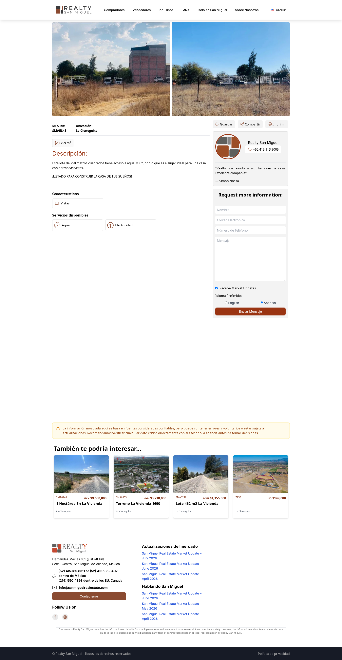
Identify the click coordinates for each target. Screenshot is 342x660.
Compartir (252, 124)
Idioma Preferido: (228, 295)
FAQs (185, 10)
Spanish (270, 303)
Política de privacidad (274, 653)
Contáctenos (89, 596)
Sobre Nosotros (247, 10)
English (233, 303)
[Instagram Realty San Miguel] (65, 617)
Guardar (226, 124)
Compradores (114, 10)
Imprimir (279, 124)
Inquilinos (166, 10)
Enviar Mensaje (250, 311)
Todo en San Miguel (212, 10)
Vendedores (142, 10)
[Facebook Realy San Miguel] (55, 617)
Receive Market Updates (237, 288)
